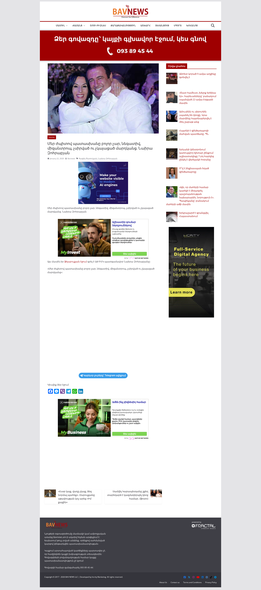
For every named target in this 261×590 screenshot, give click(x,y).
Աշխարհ (145, 25)
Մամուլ (60, 25)
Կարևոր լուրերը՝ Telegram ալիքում (104, 375)
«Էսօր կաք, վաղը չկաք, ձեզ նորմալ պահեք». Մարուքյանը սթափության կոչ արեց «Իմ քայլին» (76, 497)
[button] (66, 25)
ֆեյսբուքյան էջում (75, 261)
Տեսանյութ (162, 25)
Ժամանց (77, 25)
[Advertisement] (103, 464)
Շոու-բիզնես (98, 25)
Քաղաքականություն (123, 25)
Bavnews (71, 158)
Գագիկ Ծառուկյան (88, 158)
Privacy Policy (211, 582)
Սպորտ (178, 25)
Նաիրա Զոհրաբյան (107, 158)
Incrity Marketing (99, 577)
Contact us (175, 582)
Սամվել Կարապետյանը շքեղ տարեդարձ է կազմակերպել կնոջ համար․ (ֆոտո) (127, 495)
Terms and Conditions (192, 582)
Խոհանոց (192, 25)
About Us (163, 582)
